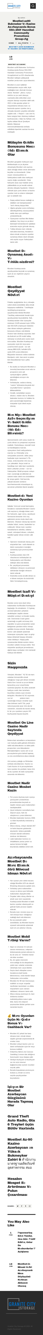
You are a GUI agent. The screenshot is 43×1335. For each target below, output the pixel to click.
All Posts (23, 43)
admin (22, 18)
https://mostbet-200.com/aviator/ (20, 759)
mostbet (16, 698)
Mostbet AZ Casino (16, 64)
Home (11, 43)
